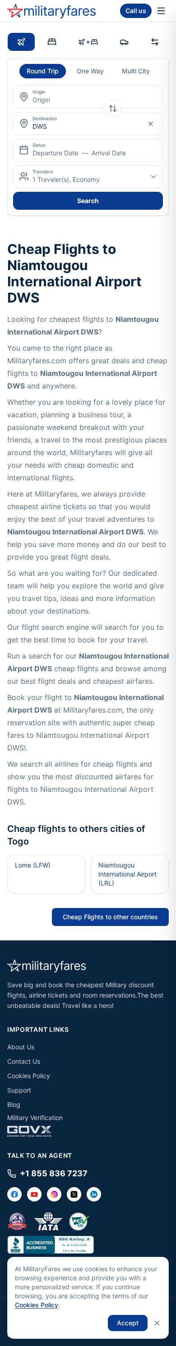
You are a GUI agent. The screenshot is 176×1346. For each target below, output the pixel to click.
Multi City (136, 71)
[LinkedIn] (94, 1194)
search (88, 200)
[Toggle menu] (161, 10)
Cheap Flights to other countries (110, 917)
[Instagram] (54, 1194)
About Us (20, 1047)
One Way (90, 71)
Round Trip (43, 71)
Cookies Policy (28, 1076)
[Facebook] (14, 1194)
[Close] (157, 1323)
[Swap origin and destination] (113, 108)
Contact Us (23, 1061)
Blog (13, 1104)
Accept (128, 1323)
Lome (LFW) (33, 865)
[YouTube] (34, 1194)
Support (19, 1090)
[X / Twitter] (74, 1194)
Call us (135, 10)
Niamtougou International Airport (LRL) (127, 874)
